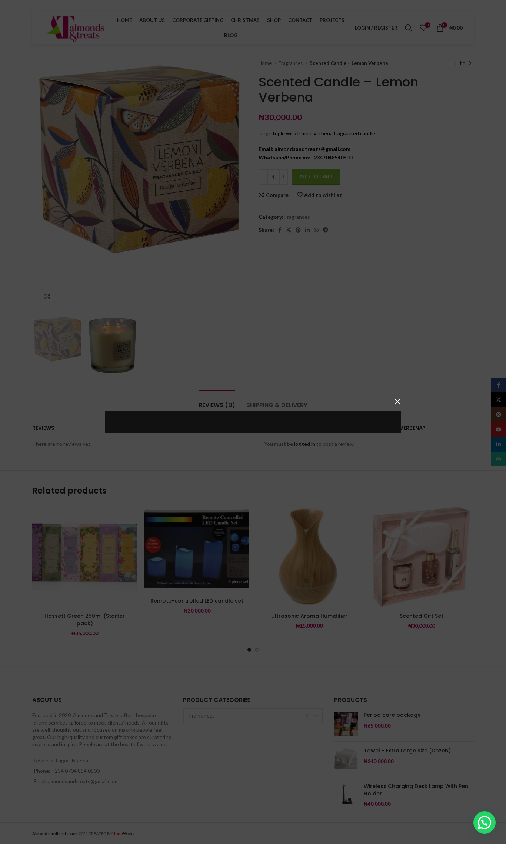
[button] (484, 822)
